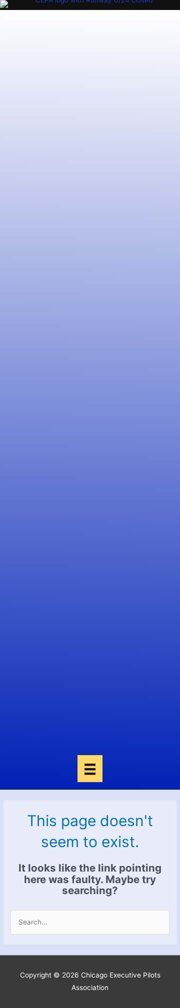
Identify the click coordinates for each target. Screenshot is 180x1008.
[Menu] (90, 768)
